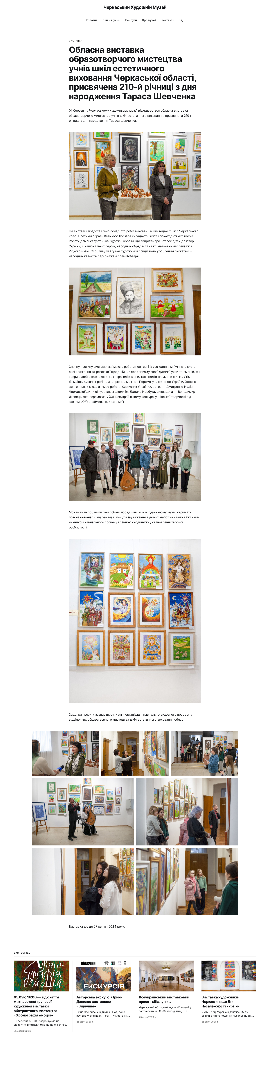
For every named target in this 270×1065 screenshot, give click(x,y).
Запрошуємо (111, 20)
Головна (92, 20)
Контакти (168, 20)
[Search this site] (181, 20)
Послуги (131, 20)
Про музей (149, 20)
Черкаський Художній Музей (135, 7)
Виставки (75, 40)
